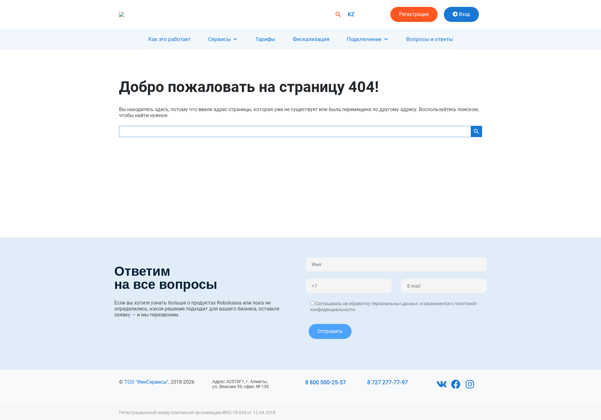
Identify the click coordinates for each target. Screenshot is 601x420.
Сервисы (219, 39)
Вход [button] (464, 14)
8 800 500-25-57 (325, 382)
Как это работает (169, 39)
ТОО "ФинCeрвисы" (146, 382)
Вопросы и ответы (429, 39)
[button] (338, 14)
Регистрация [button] (414, 14)
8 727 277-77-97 (387, 382)
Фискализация (311, 39)
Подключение (364, 39)
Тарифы (265, 39)
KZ (351, 14)
